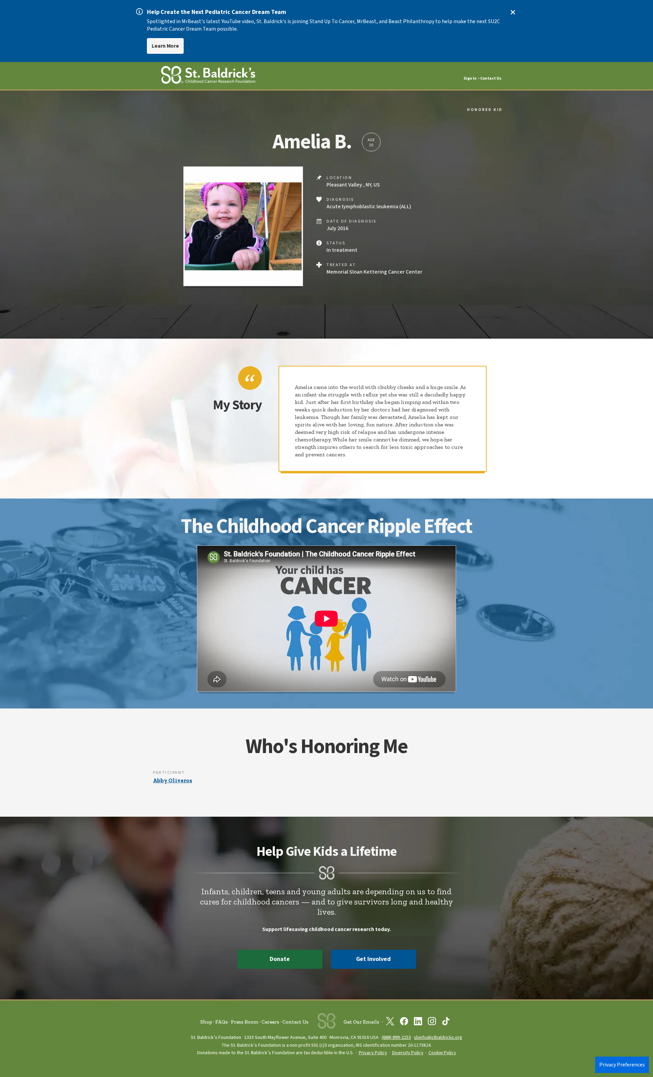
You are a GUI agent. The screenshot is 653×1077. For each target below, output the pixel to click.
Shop (206, 1022)
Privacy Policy (373, 1052)
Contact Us (490, 78)
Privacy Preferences (622, 1064)
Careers (270, 1022)
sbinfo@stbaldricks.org (438, 1037)
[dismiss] (513, 12)
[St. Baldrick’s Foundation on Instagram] (432, 1022)
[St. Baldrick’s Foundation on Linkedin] (418, 1022)
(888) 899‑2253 (396, 1037)
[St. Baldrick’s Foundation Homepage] (208, 76)
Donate (279, 959)
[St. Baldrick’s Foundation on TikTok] (446, 1022)
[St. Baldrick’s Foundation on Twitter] (390, 1022)
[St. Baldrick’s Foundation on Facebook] (404, 1022)
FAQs (221, 1022)
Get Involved (373, 959)
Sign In (470, 78)
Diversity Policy (407, 1052)
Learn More (165, 46)
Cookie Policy (442, 1052)
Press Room (244, 1022)
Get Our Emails (361, 1022)
